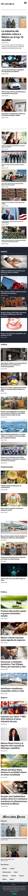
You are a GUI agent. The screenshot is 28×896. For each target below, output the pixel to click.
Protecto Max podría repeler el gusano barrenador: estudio (13, 613)
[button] (25, 3)
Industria (13, 875)
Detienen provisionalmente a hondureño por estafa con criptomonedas (13, 558)
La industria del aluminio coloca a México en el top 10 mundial (12, 36)
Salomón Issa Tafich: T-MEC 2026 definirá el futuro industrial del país (13, 719)
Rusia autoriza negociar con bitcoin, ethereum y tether (12, 509)
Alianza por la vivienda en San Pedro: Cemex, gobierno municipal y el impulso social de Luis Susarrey (13, 458)
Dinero (16, 872)
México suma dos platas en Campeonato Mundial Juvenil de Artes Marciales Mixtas (14, 241)
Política (4, 879)
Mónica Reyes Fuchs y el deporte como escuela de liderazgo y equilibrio (12, 745)
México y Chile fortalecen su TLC (7, 859)
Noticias (4, 868)
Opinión (12, 879)
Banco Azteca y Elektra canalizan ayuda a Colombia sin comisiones (14, 292)
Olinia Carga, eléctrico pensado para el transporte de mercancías (14, 92)
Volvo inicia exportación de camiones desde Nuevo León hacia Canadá (12, 184)
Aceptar (14, 893)
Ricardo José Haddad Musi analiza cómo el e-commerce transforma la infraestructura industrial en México (14, 800)
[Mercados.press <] (10, 4)
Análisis (12, 868)
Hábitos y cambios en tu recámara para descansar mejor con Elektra (13, 271)
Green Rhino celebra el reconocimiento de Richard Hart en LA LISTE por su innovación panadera (14, 364)
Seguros (21, 875)
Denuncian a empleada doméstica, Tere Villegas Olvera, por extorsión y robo (13, 664)
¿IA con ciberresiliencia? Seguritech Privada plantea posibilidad (13, 70)
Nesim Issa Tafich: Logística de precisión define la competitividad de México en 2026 (13, 389)
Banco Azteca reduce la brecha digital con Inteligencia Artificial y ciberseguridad (14, 537)
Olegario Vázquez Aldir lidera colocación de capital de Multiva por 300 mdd (13, 313)
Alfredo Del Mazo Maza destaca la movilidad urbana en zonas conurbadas (13, 772)
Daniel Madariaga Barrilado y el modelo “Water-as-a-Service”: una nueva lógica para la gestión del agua (13, 436)
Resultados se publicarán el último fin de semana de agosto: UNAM (13, 114)
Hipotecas (5, 875)
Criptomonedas (6, 872)
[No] (25, 890)
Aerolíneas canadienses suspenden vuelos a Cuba (12, 689)
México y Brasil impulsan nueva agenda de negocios (13, 638)
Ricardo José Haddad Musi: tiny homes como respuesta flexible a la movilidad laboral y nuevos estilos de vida (13, 413)
